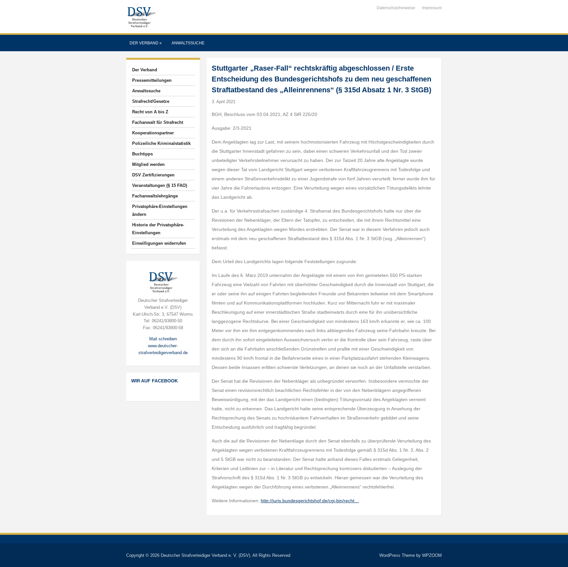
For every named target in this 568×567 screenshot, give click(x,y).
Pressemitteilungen (152, 80)
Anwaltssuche (188, 43)
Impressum (432, 8)
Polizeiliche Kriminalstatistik (161, 143)
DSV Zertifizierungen (153, 174)
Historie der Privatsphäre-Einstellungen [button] (158, 228)
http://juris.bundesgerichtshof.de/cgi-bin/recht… (310, 500)
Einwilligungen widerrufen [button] (159, 243)
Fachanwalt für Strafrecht (157, 122)
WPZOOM (432, 555)
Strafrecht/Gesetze (150, 101)
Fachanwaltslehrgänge (155, 195)
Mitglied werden (148, 164)
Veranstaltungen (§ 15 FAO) (159, 185)
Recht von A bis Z (150, 111)
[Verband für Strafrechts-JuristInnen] (141, 16)
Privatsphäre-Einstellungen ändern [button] (159, 210)
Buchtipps (142, 153)
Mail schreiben (163, 338)
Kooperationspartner (153, 132)
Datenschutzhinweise (396, 8)
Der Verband (146, 43)
